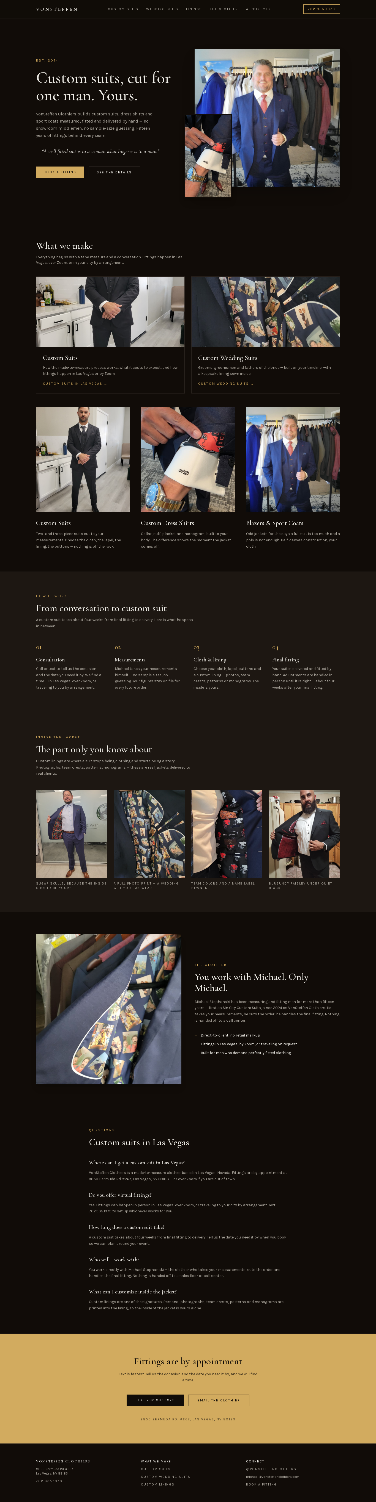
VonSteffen (57, 9)
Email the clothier (218, 1400)
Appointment (260, 9)
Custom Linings (158, 1484)
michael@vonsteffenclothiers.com (272, 1477)
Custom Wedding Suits (165, 1477)
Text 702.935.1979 (155, 1400)
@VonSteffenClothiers (271, 1469)
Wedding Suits (162, 9)
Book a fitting (60, 172)
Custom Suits (123, 9)
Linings (194, 9)
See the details (114, 172)
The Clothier (224, 9)
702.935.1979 (321, 9)
